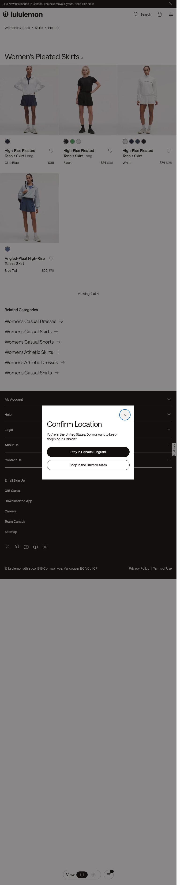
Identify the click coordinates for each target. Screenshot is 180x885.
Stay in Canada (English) (88, 452)
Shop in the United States (88, 465)
